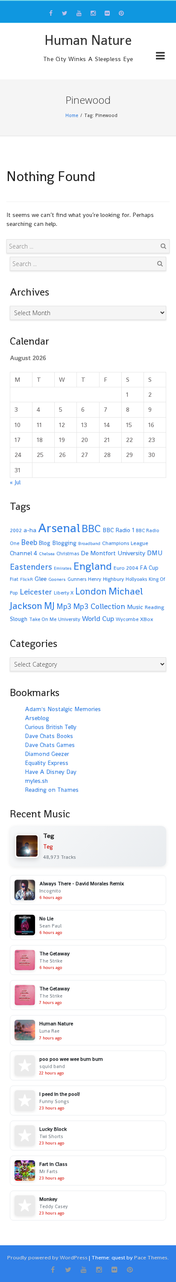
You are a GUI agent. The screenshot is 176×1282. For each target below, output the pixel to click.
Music (135, 607)
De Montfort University (113, 553)
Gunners (76, 579)
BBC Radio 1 (118, 530)
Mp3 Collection (99, 606)
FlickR (26, 579)
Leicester (36, 591)
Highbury (113, 579)
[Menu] (160, 57)
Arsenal (59, 528)
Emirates (63, 568)
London (91, 591)
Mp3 (63, 606)
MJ (49, 606)
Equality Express (46, 763)
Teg (48, 846)
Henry (94, 579)
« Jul (15, 482)
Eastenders (31, 566)
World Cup (98, 618)
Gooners (57, 579)
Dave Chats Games (50, 745)
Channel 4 (23, 553)
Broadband (89, 543)
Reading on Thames (52, 789)
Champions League (125, 543)
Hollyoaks (136, 579)
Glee (41, 578)
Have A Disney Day (50, 772)
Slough (18, 619)
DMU (154, 553)
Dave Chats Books (49, 736)
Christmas (67, 553)
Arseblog (37, 718)
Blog (44, 543)
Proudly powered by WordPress (47, 1257)
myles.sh (36, 780)
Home (71, 115)
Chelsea (47, 553)
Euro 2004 (126, 568)
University (69, 619)
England (92, 566)
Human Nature (88, 40)
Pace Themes (150, 1257)
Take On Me (42, 619)
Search (163, 246)
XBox (146, 619)
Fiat (14, 579)
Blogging (64, 543)
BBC (91, 528)
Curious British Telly (50, 727)
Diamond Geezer (47, 754)
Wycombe (127, 619)
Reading (154, 607)
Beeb (29, 542)
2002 (16, 530)
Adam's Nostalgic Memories (63, 709)
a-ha (29, 530)
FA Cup (149, 567)
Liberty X (63, 593)
